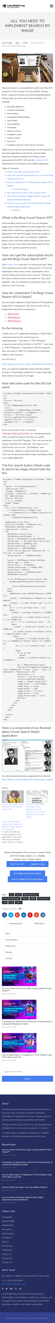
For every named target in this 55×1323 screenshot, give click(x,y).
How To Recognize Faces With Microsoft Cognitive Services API (12, 806)
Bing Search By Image (11, 898)
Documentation (11, 939)
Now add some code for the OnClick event (26, 192)
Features (8, 958)
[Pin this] (30, 914)
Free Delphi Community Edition (27, 873)
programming (43, 898)
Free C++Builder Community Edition (27, 879)
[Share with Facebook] (4, 914)
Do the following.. (20, 189)
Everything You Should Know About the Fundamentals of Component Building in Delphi (27, 1022)
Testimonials (10, 946)
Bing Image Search (30, 895)
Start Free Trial (16, 864)
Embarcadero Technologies (14, 1297)
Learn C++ (7, 1254)
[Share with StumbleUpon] (36, 914)
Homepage (7, 1217)
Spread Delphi (8, 1221)
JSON (33, 898)
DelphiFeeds (7, 1225)
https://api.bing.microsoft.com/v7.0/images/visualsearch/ (27, 364)
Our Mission (7, 1245)
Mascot (5, 1241)
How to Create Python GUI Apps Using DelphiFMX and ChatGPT (26, 989)
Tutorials (8, 952)
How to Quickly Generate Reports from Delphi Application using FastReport (22, 1198)
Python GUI (7, 1258)
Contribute (7, 1237)
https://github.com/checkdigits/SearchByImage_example (27, 779)
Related (15, 210)
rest (4, 902)
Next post (39, 923)
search (18, 902)
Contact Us (7, 1262)
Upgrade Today (38, 864)
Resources (7, 1229)
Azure (18, 895)
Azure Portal (13, 264)
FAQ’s (7, 933)
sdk (11, 902)
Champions (7, 1250)
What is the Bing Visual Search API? (23, 171)
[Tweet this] (10, 914)
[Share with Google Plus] (17, 914)
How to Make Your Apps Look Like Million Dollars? (24, 1187)
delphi (25, 898)
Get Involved (8, 1233)
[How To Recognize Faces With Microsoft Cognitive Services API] (13, 796)
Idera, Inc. (34, 1297)
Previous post (15, 923)
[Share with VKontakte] (42, 914)
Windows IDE (41, 160)
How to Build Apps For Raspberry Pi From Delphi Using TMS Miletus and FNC (27, 1056)
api (11, 895)
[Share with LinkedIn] (23, 914)
